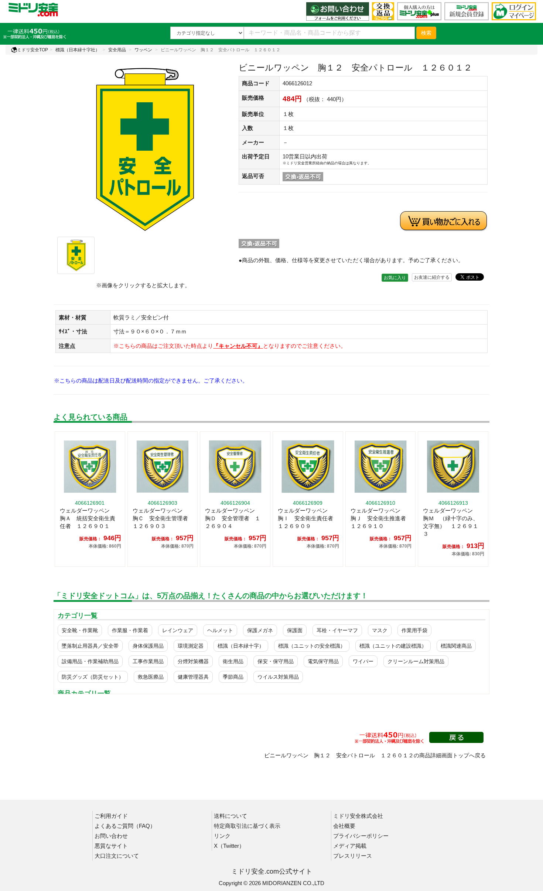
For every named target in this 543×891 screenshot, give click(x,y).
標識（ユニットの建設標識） (393, 646)
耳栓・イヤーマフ (337, 630)
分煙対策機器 (193, 661)
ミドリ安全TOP (32, 49)
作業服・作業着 (130, 630)
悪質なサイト (111, 846)
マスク (379, 630)
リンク (222, 836)
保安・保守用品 (275, 661)
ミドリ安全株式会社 (358, 816)
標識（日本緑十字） (241, 646)
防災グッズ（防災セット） (93, 677)
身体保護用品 (148, 646)
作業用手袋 (414, 630)
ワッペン (143, 49)
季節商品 (233, 677)
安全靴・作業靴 (80, 630)
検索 (426, 33)
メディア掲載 (349, 846)
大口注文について (117, 856)
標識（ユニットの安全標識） (311, 646)
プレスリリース (352, 856)
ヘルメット (220, 630)
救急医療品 (151, 677)
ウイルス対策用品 (278, 677)
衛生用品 (233, 661)
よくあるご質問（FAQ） (125, 826)
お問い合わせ (111, 836)
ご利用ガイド (111, 816)
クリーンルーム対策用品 (415, 661)
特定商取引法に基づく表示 (247, 826)
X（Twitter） (229, 846)
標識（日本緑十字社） (77, 49)
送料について (230, 816)
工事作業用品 (148, 661)
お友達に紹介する (432, 277)
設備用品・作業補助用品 (90, 661)
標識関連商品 (456, 646)
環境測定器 (191, 646)
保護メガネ (260, 630)
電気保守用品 (323, 661)
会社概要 (344, 826)
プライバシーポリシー (361, 836)
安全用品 (117, 49)
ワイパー (363, 661)
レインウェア (177, 630)
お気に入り (395, 277)
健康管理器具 (193, 677)
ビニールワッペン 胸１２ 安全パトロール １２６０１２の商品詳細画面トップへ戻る (375, 755)
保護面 (295, 630)
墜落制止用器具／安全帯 (90, 646)
